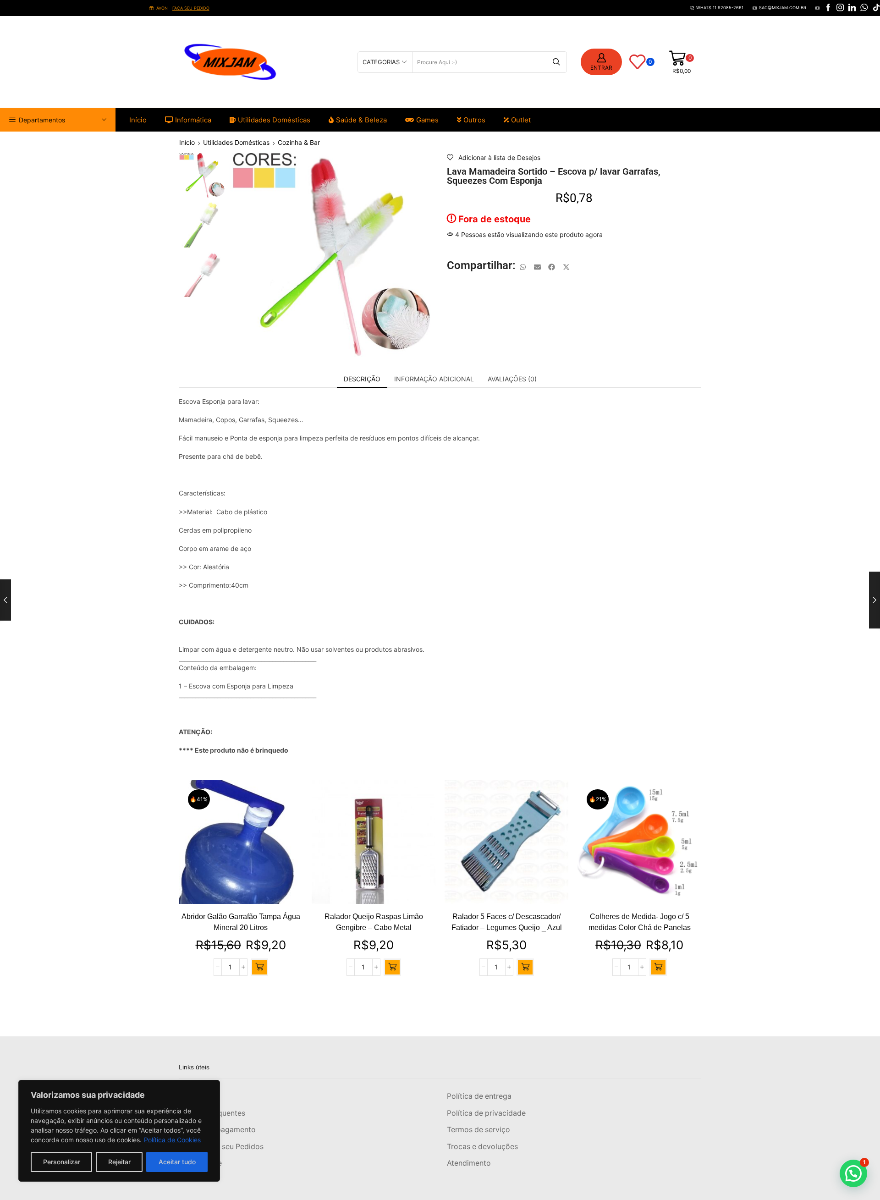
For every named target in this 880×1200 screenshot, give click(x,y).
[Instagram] (840, 8)
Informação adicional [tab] (434, 379)
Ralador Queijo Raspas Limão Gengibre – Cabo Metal (373, 922)
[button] (523, 267)
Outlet (521, 120)
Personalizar (61, 1162)
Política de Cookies (172, 1140)
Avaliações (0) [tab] (512, 379)
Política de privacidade (486, 1113)
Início (138, 120)
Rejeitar (119, 1162)
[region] (119, 1131)
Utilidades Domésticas (274, 120)
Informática (193, 120)
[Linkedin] (852, 8)
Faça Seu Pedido (246, 8)
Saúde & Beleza (361, 120)
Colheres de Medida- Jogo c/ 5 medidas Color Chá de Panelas (639, 922)
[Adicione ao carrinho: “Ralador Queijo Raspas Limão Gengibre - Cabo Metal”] (392, 967)
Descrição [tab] (362, 379)
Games (427, 120)
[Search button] (556, 62)
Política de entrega (479, 1096)
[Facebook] (828, 8)
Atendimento (469, 1163)
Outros (474, 120)
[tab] (362, 379)
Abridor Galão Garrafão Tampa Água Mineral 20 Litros (241, 922)
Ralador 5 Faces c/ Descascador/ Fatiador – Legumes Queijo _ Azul (506, 922)
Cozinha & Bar (299, 142)
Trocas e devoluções (482, 1146)
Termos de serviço (478, 1129)
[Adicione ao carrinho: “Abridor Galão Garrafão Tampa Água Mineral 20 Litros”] (259, 967)
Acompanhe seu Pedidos (221, 1146)
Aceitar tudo (177, 1162)
